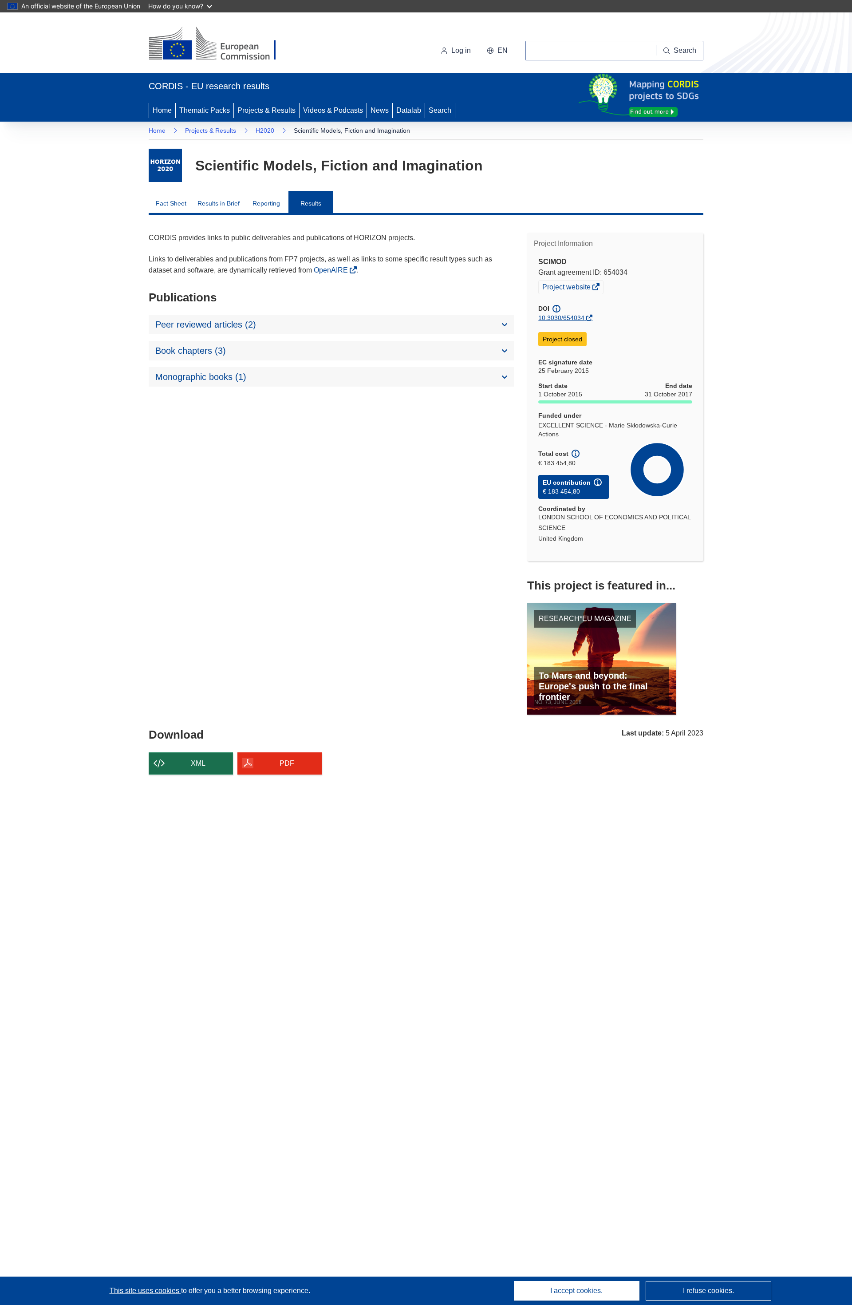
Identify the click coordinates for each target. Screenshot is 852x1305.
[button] (497, 50)
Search (440, 110)
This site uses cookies (145, 1290)
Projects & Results (266, 110)
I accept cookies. (576, 1290)
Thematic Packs (204, 110)
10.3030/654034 (561, 317)
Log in (461, 50)
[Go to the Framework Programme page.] (165, 165)
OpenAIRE (332, 270)
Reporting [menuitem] (266, 203)
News (380, 110)
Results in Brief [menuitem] (218, 203)
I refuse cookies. (708, 1290)
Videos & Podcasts (333, 110)
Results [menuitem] (310, 203)
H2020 (265, 130)
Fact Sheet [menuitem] (171, 203)
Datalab (408, 110)
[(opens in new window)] (220, 44)
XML (198, 763)
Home (162, 110)
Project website (567, 288)
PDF (287, 763)
